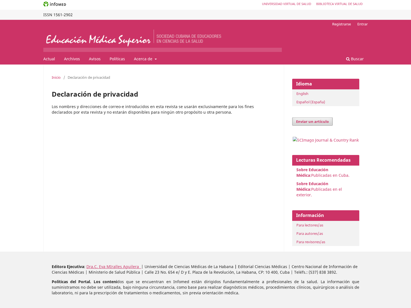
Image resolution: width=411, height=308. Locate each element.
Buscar (357, 58)
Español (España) (310, 101)
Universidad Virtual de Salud (286, 4)
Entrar (362, 24)
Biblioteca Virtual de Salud (339, 4)
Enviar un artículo (312, 121)
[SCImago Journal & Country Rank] (326, 140)
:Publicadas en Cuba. (322, 172)
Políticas (117, 58)
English (302, 93)
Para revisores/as (310, 241)
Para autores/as (309, 233)
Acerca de (143, 58)
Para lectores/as (309, 225)
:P (312, 186)
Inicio (56, 77)
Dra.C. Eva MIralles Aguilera (113, 266)
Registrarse (341, 24)
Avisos (95, 58)
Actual (49, 58)
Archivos (72, 58)
